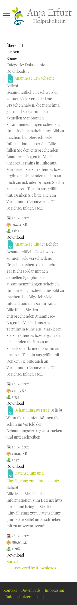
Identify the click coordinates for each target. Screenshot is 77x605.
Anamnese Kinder (30, 244)
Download (15, 237)
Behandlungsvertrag (32, 410)
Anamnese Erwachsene (35, 78)
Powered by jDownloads (35, 567)
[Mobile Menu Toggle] (6, 16)
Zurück (12, 561)
